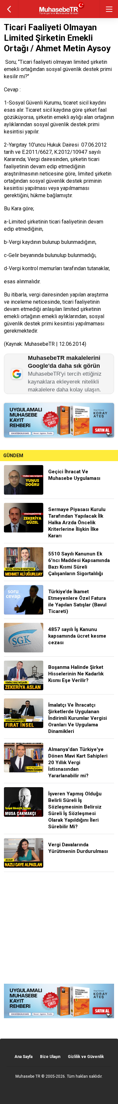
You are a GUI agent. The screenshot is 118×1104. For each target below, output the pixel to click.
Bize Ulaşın (50, 1056)
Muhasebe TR (27, 1076)
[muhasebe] (59, 14)
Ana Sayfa (23, 1056)
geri (9, 9)
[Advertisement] (59, 927)
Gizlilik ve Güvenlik (86, 1056)
